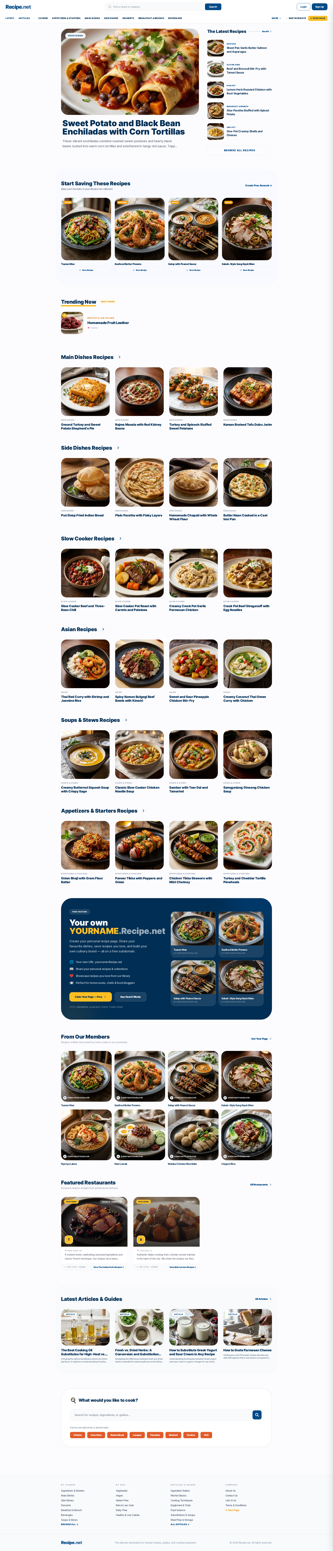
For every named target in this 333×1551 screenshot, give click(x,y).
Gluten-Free (122, 1500)
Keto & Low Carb (125, 1505)
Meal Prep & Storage (182, 1519)
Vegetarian (121, 1490)
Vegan (119, 1495)
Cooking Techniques (182, 1500)
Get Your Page (259, 1038)
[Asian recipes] (103, 629)
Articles (24, 18)
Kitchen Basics (178, 1495)
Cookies (191, 1435)
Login (303, 6)
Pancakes (155, 1435)
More (275, 18)
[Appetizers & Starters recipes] (143, 810)
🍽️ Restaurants (296, 18)
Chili (206, 1435)
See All (265, 31)
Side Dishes (111, 18)
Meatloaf (173, 1435)
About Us (230, 1490)
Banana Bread (117, 1435)
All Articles (261, 1298)
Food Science (178, 1510)
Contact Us (231, 1495)
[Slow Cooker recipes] (120, 538)
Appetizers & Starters (66, 18)
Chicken (78, 1435)
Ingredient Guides (180, 1490)
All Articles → (180, 1524)
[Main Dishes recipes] (119, 357)
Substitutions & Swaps (183, 1514)
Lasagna (137, 1435)
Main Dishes (92, 18)
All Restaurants (259, 1184)
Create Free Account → (258, 185)
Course (43, 18)
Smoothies (96, 1435)
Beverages (175, 18)
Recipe (71, 1542)
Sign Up (319, 6)
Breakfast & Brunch (151, 18)
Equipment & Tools (181, 1505)
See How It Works (130, 996)
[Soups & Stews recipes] (126, 720)
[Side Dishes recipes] (118, 447)
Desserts (128, 18)
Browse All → (69, 1524)
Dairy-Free (121, 1510)
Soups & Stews (69, 1519)
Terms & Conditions (235, 1505)
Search (213, 6)
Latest (10, 18)
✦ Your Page (317, 18)
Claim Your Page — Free (88, 996)
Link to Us (230, 1500)
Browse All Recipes (239, 150)
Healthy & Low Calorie (127, 1514)
